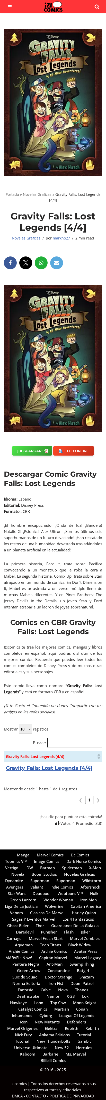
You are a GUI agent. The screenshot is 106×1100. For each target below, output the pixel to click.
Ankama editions (54, 1034)
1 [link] (89, 799)
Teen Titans (50, 944)
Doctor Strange (58, 976)
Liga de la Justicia (21, 906)
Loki (86, 996)
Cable (46, 989)
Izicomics (19, 1083)
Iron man (88, 899)
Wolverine (54, 906)
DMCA (17, 1095)
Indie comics (61, 887)
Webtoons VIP (70, 893)
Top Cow (58, 1002)
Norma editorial (26, 983)
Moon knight (84, 1002)
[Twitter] (25, 262)
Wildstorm (91, 880)
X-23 (71, 996)
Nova (63, 989)
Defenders (76, 1021)
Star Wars (16, 893)
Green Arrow (28, 970)
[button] (98, 756)
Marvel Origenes (22, 1028)
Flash (69, 932)
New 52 (62, 1047)
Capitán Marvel (53, 957)
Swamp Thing (82, 964)
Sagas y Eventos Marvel (33, 919)
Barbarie (50, 1054)
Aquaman (24, 944)
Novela (17, 874)
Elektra (51, 1028)
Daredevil (25, 932)
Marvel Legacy (87, 957)
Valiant (36, 887)
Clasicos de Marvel (47, 912)
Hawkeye (18, 1002)
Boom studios (44, 874)
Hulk (94, 893)
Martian (61, 1009)
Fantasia (25, 989)
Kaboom (27, 1054)
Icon (24, 1021)
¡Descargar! (30, 451)
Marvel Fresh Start (46, 938)
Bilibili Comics (53, 1060)
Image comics (46, 861)
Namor (53, 996)
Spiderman (72, 867)
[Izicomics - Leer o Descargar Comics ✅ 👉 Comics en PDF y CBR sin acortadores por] (53, 6)
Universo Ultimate (31, 1047)
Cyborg (45, 1015)
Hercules (84, 1047)
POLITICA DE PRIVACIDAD (71, 1095)
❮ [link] (80, 799)
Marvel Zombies (85, 938)
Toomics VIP (16, 861)
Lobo (38, 1002)
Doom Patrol (82, 983)
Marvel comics (50, 854)
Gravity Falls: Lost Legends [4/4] (49, 768)
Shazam (87, 976)
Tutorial (84, 1034)
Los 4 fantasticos (78, 919)
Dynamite (14, 880)
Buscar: (39, 742)
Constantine (59, 970)
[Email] (56, 262)
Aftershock (90, 887)
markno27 (61, 238)
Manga (23, 854)
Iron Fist (56, 983)
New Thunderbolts (53, 1041)
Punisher (49, 932)
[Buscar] (97, 6)
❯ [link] (98, 799)
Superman (39, 880)
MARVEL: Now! (18, 957)
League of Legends (76, 1015)
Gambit (84, 1041)
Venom (16, 912)
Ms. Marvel (76, 1054)
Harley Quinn (84, 912)
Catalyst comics (32, 1009)
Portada (12, 194)
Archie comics (21, 951)
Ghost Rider (18, 925)
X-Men (95, 867)
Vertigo (11, 867)
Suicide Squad (25, 976)
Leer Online (77, 451)
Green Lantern (23, 899)
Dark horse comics (83, 861)
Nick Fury (23, 1034)
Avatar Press (85, 951)
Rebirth (71, 1028)
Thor (40, 925)
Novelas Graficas (37, 194)
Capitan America (86, 906)
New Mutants (47, 1021)
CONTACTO (36, 1095)
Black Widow (79, 944)
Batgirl (83, 970)
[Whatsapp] (41, 262)
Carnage (14, 938)
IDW (29, 867)
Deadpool (41, 893)
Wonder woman (58, 899)
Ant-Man (55, 964)
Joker (85, 932)
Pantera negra (25, 964)
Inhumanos (22, 1015)
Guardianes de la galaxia (75, 925)
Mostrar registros (26, 729)
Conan (82, 1009)
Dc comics (80, 854)
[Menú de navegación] (9, 7)
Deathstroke (27, 996)
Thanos (81, 989)
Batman (47, 867)
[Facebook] (10, 262)
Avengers (14, 887)
